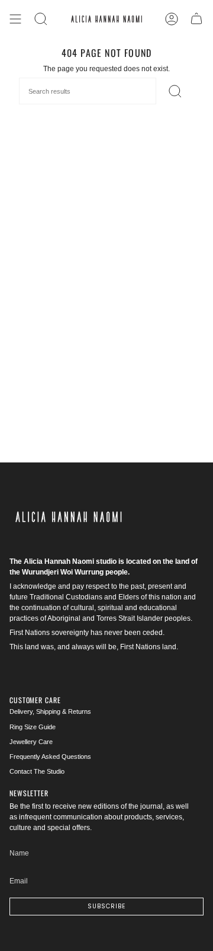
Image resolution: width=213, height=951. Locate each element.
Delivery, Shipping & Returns (50, 711)
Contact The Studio (36, 771)
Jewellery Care (31, 741)
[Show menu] (15, 19)
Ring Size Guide (32, 726)
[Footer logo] (68, 517)
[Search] (40, 19)
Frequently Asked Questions (50, 756)
